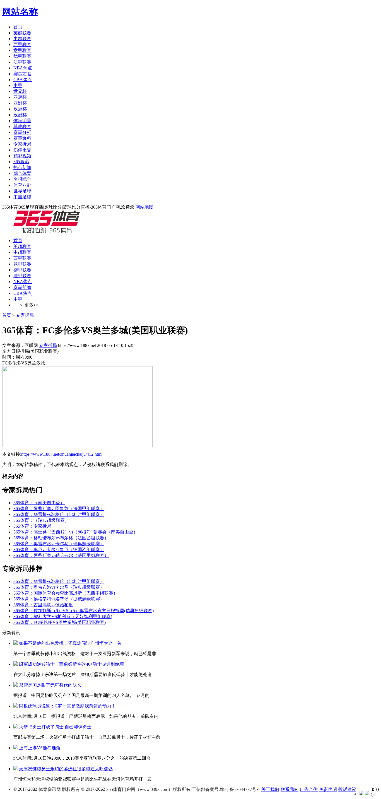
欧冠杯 (20, 109)
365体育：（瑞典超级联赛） (41, 520)
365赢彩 (21, 161)
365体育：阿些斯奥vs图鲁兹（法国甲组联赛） (58, 508)
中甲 (17, 85)
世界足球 (22, 191)
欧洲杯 (20, 114)
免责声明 (328, 789)
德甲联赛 (22, 56)
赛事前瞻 (22, 73)
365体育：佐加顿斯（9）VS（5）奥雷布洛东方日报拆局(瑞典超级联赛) (83, 610)
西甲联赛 (22, 44)
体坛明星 (22, 120)
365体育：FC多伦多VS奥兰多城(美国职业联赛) (59, 622)
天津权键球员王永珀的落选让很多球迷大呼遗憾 (66, 768)
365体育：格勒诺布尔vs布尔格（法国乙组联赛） (61, 537)
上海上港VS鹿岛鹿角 (40, 747)
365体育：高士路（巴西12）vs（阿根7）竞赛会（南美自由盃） (75, 532)
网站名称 (20, 12)
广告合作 (309, 789)
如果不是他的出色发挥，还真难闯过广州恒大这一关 (70, 643)
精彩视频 (22, 155)
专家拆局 (22, 144)
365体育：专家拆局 (32, 526)
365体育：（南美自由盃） (39, 502)
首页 (17, 27)
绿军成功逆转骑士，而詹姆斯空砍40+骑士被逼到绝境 (71, 664)
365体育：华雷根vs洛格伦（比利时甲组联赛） (58, 514)
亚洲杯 (20, 103)
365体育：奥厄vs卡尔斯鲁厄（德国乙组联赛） (58, 549)
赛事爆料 (22, 138)
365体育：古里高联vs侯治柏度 (43, 604)
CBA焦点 (22, 79)
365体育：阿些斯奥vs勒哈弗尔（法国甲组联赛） (61, 555)
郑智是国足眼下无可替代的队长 (50, 685)
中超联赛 (22, 38)
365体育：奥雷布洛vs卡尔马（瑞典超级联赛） (58, 543)
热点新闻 (22, 167)
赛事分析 (22, 132)
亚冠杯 (20, 97)
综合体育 (22, 173)
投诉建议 (347, 789)
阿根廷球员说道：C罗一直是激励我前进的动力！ (67, 706)
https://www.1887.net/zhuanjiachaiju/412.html (61, 454)
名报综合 (22, 179)
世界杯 (20, 91)
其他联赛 (22, 126)
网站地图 (144, 207)
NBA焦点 (22, 68)
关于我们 (270, 789)
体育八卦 (22, 185)
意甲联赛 (22, 50)
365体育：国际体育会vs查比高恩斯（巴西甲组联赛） (65, 593)
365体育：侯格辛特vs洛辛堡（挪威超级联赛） (58, 599)
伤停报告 (22, 150)
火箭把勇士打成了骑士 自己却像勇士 (55, 727)
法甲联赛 (22, 62)
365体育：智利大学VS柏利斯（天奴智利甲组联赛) (62, 616)
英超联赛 (22, 32)
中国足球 (22, 196)
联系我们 (289, 789)
